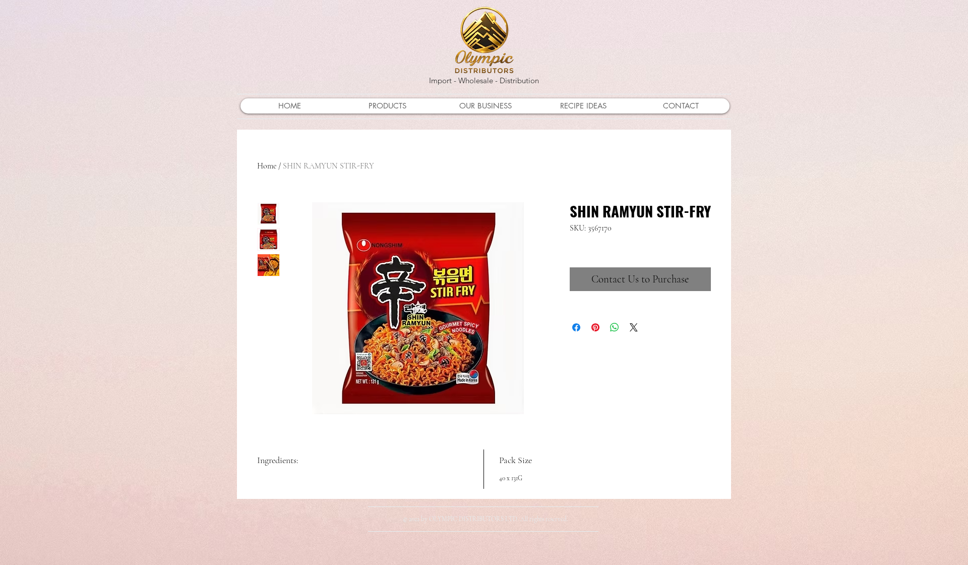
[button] (387, 106)
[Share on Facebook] (576, 327)
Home (266, 166)
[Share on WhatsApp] (615, 327)
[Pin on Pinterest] (595, 327)
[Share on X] (634, 327)
